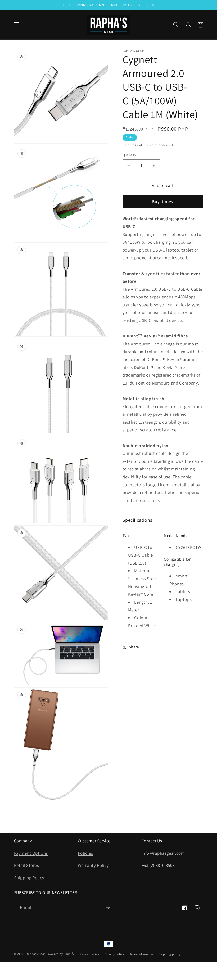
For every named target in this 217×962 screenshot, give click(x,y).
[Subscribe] (107, 907)
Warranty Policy (93, 865)
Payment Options (31, 853)
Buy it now (162, 201)
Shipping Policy (29, 878)
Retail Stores (26, 865)
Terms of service (141, 954)
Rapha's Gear (35, 954)
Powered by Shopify (60, 954)
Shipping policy (169, 954)
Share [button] (134, 646)
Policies (85, 853)
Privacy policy (114, 954)
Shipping (130, 145)
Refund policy (89, 954)
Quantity (129, 154)
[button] (17, 25)
